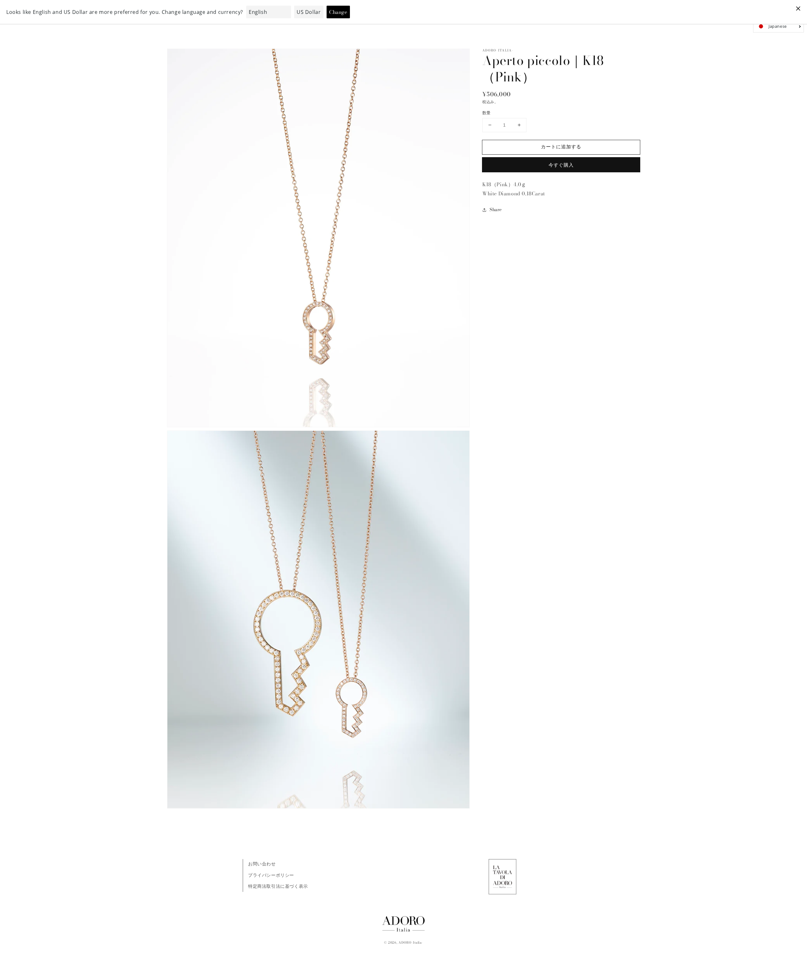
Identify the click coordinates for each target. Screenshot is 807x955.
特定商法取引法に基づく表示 (278, 886)
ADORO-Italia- (410, 942)
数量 (486, 113)
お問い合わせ (262, 863)
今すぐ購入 (561, 165)
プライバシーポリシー (271, 875)
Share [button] (496, 209)
